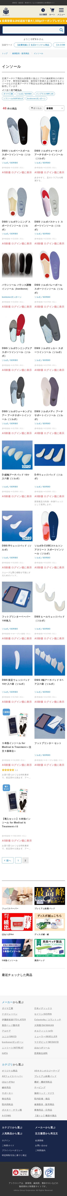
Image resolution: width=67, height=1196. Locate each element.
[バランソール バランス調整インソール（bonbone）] (17, 279)
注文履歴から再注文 (46, 1133)
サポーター (7, 1093)
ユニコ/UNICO (9, 1036)
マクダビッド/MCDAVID (46, 1041)
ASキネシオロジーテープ (47, 1070)
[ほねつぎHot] (17, 924)
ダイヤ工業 (8, 93)
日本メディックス (43, 1008)
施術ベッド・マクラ (44, 1093)
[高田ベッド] (49, 950)
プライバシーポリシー (12, 1150)
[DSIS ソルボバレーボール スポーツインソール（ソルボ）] (49, 279)
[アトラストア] (6, 11)
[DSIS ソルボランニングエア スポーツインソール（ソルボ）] (17, 342)
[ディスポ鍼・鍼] (49, 924)
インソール (38, 53)
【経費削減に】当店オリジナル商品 (32, 44)
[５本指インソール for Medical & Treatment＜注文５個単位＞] (17, 743)
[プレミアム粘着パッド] (49, 898)
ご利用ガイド (8, 1145)
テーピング (39, 1087)
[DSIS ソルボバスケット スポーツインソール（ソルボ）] (49, 216)
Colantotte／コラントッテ (47, 1019)
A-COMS (6, 1115)
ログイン (6, 1140)
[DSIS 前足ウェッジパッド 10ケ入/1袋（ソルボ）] (17, 674)
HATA (5, 1053)
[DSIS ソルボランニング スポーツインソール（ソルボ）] (17, 216)
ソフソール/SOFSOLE (13, 98)
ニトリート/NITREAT (12, 1047)
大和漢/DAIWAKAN (44, 1025)
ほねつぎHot (8, 1081)
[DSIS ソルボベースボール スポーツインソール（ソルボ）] (17, 145)
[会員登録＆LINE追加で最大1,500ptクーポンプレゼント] (33, 21)
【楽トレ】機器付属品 (45, 1115)
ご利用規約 (40, 1150)
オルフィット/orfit (43, 1030)
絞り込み (38, 108)
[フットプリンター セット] (49, 737)
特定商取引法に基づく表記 (14, 1155)
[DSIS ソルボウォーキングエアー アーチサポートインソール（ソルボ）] (17, 405)
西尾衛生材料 (41, 1053)
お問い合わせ (41, 1145)
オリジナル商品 (10, 1070)
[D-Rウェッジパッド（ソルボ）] (49, 473)
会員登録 (39, 1140)
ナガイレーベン (10, 1013)
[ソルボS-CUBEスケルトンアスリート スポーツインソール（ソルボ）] (49, 540)
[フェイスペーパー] (17, 898)
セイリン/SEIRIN (43, 1013)
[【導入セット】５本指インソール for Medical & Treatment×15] (17, 817)
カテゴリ (7, 1064)
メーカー (7, 1002)
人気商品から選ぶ (12, 1133)
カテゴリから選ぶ (12, 1127)
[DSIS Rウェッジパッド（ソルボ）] (17, 544)
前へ (8, 860)
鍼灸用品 (6, 1087)
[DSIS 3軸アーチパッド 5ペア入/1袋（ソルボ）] (49, 674)
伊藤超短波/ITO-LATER (14, 1019)
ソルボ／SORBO (24, 93)
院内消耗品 (7, 1104)
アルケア (6, 1030)
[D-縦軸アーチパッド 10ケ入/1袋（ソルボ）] (17, 469)
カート (52, 14)
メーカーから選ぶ (45, 1127)
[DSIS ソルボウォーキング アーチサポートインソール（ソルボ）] (49, 149)
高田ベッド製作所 (11, 1025)
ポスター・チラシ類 (12, 1109)
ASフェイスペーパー (12, 1076)
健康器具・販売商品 (20, 53)
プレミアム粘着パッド (45, 1076)
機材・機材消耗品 (43, 1081)
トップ (5, 53)
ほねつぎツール (42, 1047)
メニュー (61, 14)
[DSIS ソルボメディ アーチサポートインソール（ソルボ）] (49, 405)
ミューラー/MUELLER (45, 1036)
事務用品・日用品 (43, 1109)
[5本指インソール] (17, 950)
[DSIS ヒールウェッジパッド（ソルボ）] (49, 611)
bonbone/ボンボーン (36, 98)
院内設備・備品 (42, 1098)
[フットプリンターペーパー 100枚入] (17, 611)
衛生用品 (6, 1098)
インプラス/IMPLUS (45, 93)
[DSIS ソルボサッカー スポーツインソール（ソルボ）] (49, 342)
